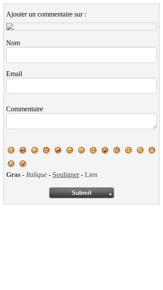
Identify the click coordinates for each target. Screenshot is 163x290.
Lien (91, 174)
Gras (13, 174)
